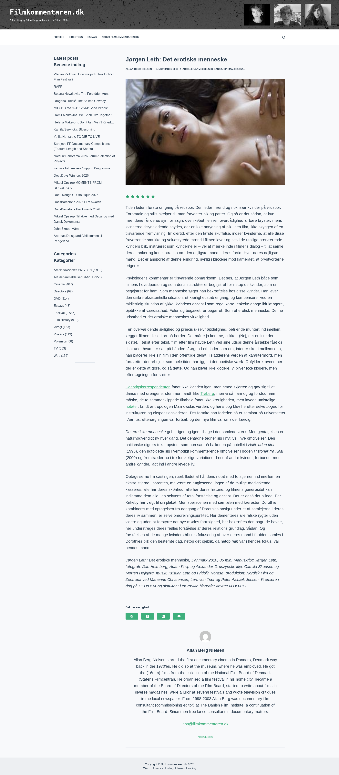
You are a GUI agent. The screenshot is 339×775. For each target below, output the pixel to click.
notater (132, 406)
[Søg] (283, 37)
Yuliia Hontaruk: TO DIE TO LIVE (77, 136)
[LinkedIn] (163, 616)
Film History (62, 320)
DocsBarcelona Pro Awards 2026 (77, 209)
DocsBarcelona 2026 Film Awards (77, 202)
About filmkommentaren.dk (120, 37)
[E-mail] (179, 616)
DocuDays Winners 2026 (71, 175)
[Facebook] (132, 616)
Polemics (60, 341)
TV (56, 348)
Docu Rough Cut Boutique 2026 (76, 195)
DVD (57, 298)
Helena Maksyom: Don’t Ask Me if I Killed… (84, 122)
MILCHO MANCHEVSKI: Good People (81, 108)
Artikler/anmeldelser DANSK (202, 69)
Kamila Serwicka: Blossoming (74, 129)
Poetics (59, 334)
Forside (59, 37)
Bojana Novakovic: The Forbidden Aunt (81, 93)
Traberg (207, 393)
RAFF (58, 86)
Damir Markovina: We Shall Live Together (82, 115)
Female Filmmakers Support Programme (82, 168)
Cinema (228, 69)
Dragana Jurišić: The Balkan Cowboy (80, 101)
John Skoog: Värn (66, 228)
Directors (76, 37)
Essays (92, 37)
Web (57, 355)
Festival (239, 69)
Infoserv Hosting (185, 768)
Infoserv (156, 768)
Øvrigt (58, 327)
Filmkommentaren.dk (47, 12)
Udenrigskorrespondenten (148, 387)
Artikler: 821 (205, 737)
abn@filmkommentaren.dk (205, 724)
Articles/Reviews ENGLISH (73, 270)
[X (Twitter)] (147, 616)
